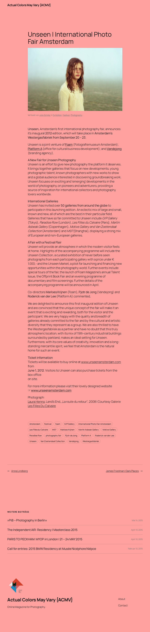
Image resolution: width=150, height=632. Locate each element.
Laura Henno (36, 402)
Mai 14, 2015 (137, 520)
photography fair (53, 435)
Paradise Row (35, 435)
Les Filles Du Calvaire (42, 406)
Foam (69, 144)
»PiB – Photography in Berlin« (27, 520)
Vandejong (114, 149)
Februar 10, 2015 (135, 548)
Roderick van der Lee (104, 435)
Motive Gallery (109, 429)
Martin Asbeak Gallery (89, 429)
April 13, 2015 (137, 529)
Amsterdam (34, 424)
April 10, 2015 (137, 539)
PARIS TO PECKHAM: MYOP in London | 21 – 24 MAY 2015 (44, 539)
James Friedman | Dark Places (122, 471)
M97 (54, 429)
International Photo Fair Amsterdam (95, 424)
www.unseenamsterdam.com (101, 362)
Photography (76, 115)
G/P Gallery (69, 424)
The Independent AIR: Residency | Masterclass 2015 (42, 530)
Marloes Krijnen (67, 429)
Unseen (32, 441)
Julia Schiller (45, 115)
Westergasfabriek (91, 441)
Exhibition (57, 115)
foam (57, 424)
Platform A (35, 149)
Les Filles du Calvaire (38, 429)
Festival (66, 115)
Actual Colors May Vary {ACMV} (29, 5)
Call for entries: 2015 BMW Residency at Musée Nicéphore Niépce (51, 548)
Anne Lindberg (19, 471)
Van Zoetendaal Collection (53, 441)
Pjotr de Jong (71, 435)
